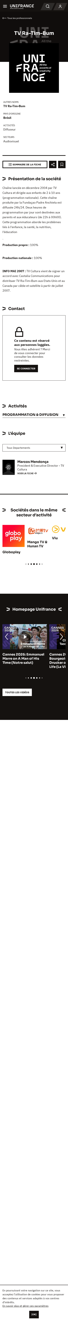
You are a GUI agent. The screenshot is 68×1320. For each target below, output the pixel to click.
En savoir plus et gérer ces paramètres (25, 1305)
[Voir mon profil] (60, 6)
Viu (55, 538)
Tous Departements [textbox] (18, 447)
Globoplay (11, 552)
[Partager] (52, 164)
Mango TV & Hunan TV (37, 544)
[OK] (34, 1314)
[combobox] (34, 448)
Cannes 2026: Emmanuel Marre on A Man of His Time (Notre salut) (23, 658)
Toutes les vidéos (17, 692)
